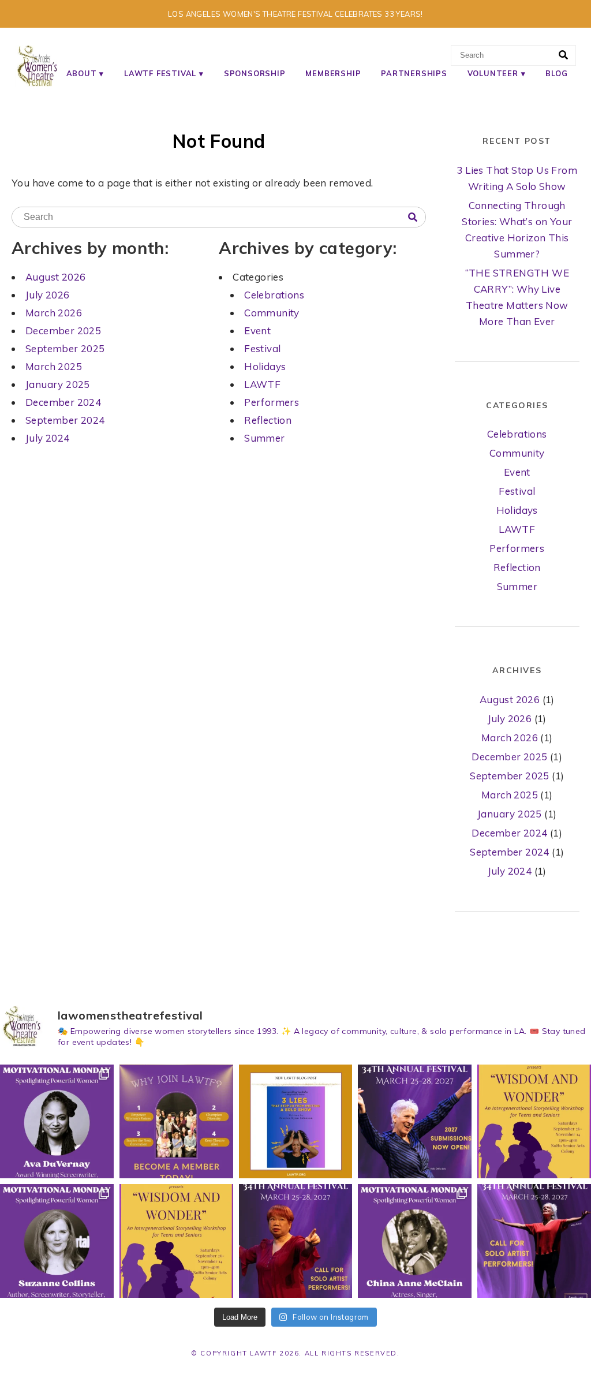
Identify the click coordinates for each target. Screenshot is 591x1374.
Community (272, 313)
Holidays (265, 366)
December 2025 (63, 330)
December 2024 (63, 402)
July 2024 (47, 438)
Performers (271, 402)
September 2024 (65, 420)
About (81, 73)
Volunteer (492, 73)
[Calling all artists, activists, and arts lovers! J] (176, 1121)
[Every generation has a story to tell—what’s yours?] (176, 1241)
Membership (333, 73)
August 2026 (55, 277)
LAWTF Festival (160, 73)
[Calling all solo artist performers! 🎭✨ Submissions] (534, 1241)
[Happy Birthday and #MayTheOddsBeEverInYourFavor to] (57, 1241)
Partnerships (414, 73)
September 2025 (65, 348)
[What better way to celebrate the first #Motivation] (415, 1241)
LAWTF (262, 384)
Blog (556, 73)
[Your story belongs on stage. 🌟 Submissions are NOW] (415, 1121)
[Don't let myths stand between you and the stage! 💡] (296, 1121)
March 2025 (53, 366)
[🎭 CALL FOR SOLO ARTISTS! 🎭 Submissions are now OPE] (296, 1241)
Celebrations (274, 295)
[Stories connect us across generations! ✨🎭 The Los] (534, 1121)
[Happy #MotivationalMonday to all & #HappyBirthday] (57, 1121)
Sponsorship (255, 73)
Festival (262, 348)
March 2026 (53, 313)
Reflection (267, 420)
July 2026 (47, 295)
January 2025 (57, 384)
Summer (264, 438)
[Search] (563, 55)
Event (257, 330)
